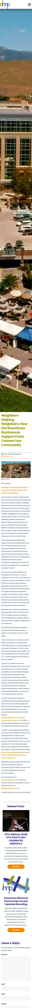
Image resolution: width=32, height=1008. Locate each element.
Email (3, 994)
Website (3, 1004)
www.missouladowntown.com (9, 780)
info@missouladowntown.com (10, 788)
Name (3, 984)
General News (18, 454)
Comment (4, 954)
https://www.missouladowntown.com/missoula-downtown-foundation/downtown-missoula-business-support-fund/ (15, 755)
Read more (16, 867)
